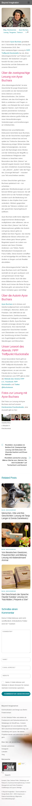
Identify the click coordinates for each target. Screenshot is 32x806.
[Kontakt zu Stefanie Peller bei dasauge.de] (22, 764)
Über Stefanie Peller (13, 780)
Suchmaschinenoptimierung (16, 783)
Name (5, 659)
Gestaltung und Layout (9, 731)
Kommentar (8, 631)
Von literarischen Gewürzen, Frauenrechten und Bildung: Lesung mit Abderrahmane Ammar (14, 556)
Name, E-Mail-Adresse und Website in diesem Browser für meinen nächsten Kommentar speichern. (15, 685)
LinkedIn (4, 752)
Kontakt (4, 780)
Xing (3, 754)
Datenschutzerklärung (8, 796)
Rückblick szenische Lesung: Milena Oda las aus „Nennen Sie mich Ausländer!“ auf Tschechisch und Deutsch (14, 461)
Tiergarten (12, 32)
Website (6, 675)
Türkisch (20, 32)
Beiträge (19, 787)
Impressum (21, 794)
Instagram (5, 749)
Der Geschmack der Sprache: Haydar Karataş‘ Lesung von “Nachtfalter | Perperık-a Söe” (15, 597)
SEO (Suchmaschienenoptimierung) (13, 729)
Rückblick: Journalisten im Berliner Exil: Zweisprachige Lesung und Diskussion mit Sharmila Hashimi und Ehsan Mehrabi (16, 450)
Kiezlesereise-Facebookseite (13, 407)
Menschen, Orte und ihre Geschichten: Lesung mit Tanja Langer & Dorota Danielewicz (16, 515)
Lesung (6, 32)
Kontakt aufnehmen (8, 746)
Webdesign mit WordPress (10, 723)
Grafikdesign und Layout (9, 787)
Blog (4, 30)
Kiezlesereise (11, 30)
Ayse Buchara (23, 30)
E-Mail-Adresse (9, 667)
